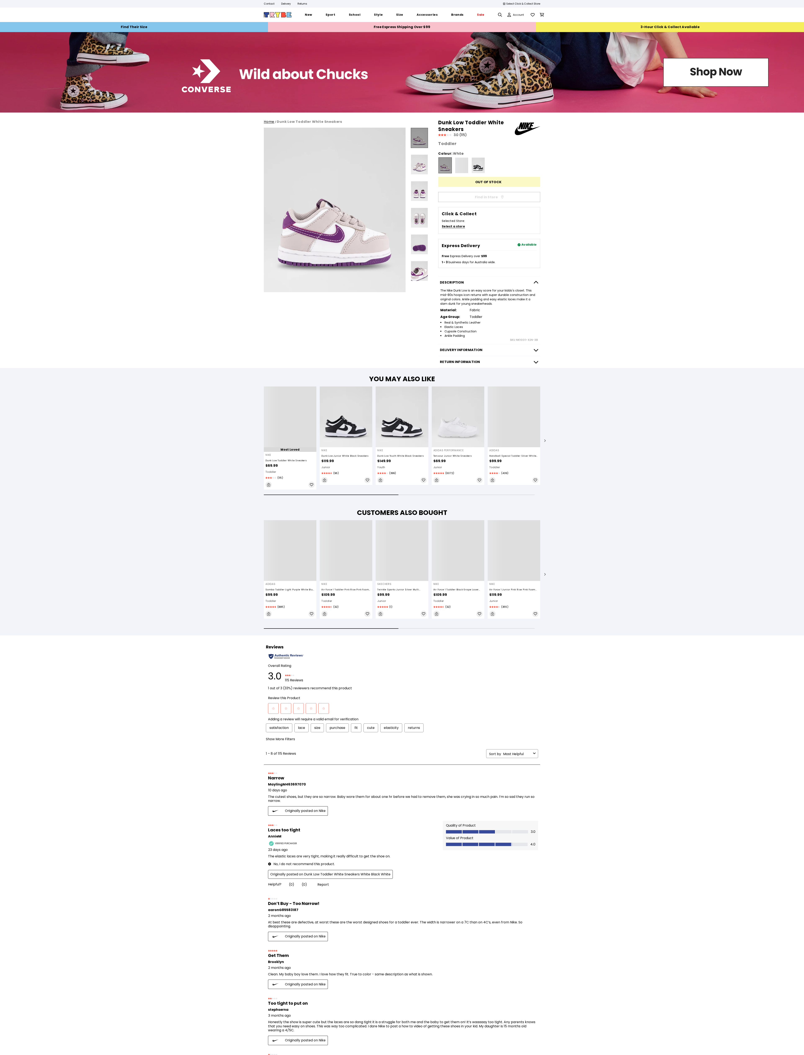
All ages (324, 216)
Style (478, 199)
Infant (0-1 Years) (332, 182)
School (480, 182)
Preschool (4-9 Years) (336, 199)
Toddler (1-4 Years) (333, 191)
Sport (479, 191)
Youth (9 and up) (331, 208)
